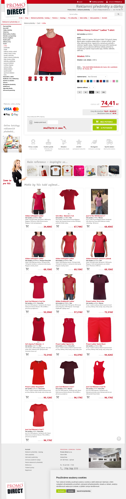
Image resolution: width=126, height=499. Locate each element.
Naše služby (83, 18)
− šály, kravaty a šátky (9, 59)
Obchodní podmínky (31, 457)
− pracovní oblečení (8, 63)
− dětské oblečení (8, 69)
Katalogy (63, 18)
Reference (28, 465)
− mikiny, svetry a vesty (9, 53)
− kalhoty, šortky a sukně (10, 51)
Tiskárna (55, 18)
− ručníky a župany (8, 65)
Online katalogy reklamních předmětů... (12, 129)
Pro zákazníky (72, 18)
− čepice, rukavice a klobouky (11, 57)
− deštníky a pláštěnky (9, 61)
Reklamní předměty (10, 22)
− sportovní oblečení (8, 73)
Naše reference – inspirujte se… (47, 162)
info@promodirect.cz (103, 10)
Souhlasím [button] (61, 491)
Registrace (28, 470)
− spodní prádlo (7, 71)
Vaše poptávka (94, 18)
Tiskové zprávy (29, 467)
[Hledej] (118, 14)
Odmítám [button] (71, 491)
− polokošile (6, 47)
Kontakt (104, 18)
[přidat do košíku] (27, 226)
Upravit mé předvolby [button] (83, 491)
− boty (5, 75)
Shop (26, 18)
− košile (5, 49)
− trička (5, 45)
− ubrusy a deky (7, 67)
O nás (21, 18)
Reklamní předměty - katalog (40, 18)
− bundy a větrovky (8, 55)
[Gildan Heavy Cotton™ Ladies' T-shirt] (50, 74)
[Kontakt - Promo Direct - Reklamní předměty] (105, 467)
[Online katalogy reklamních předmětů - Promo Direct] (12, 152)
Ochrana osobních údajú (32, 460)
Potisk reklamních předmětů (34, 462)
